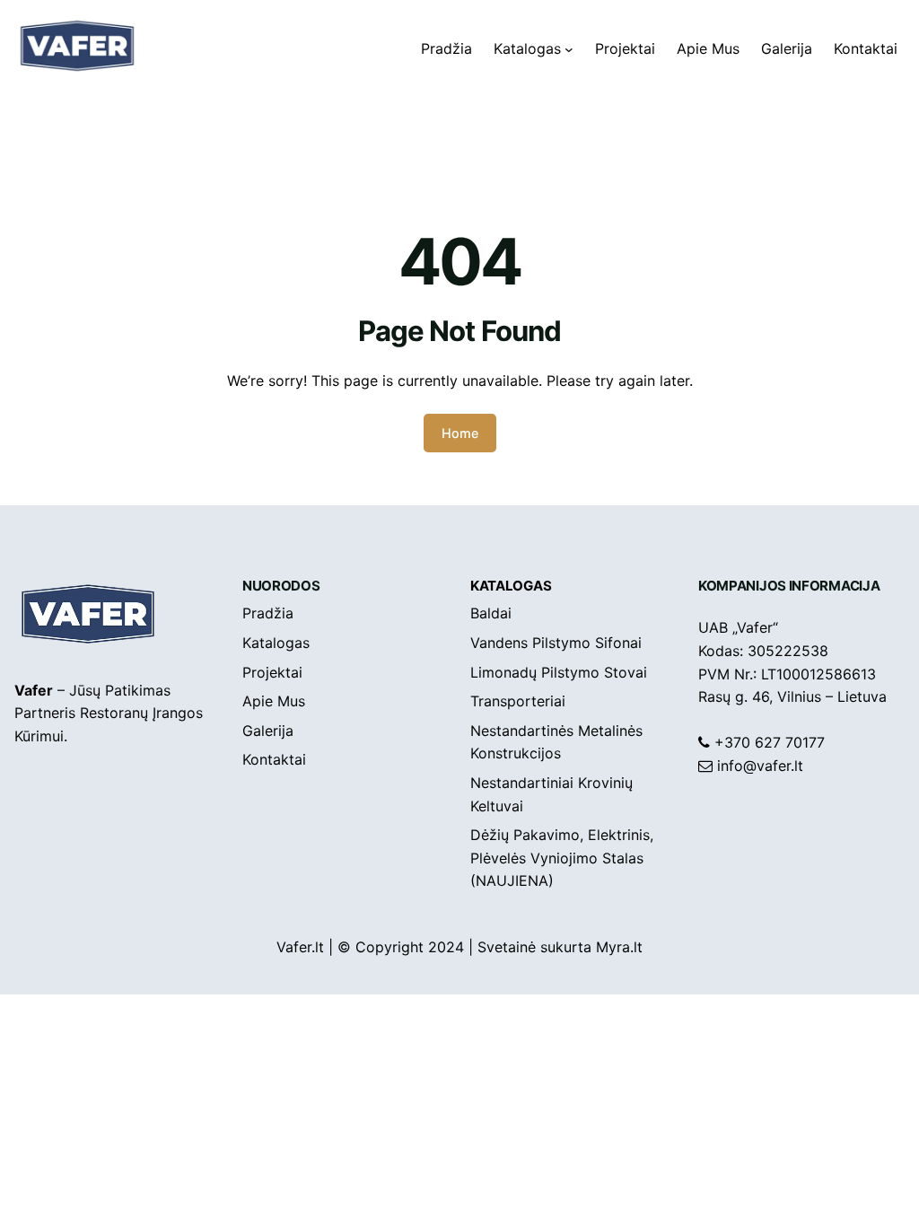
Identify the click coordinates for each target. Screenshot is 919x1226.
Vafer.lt (300, 947)
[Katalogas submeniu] (569, 49)
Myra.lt (619, 947)
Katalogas (510, 585)
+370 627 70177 (769, 742)
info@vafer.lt (760, 766)
